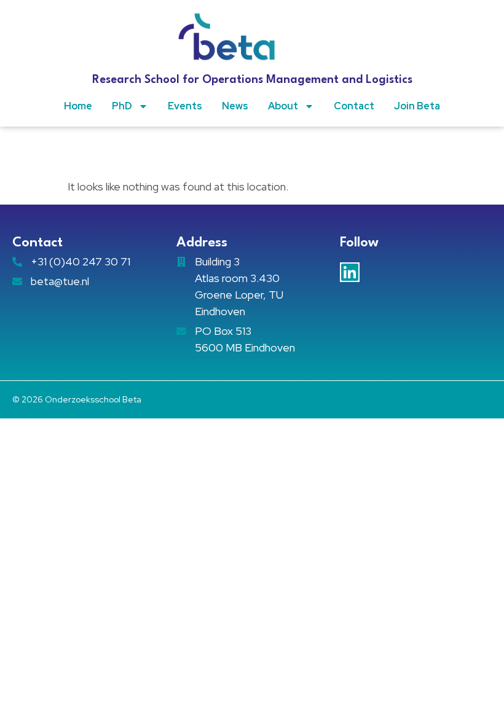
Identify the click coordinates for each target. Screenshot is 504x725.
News (235, 106)
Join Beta (417, 106)
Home (78, 106)
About (283, 106)
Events (185, 106)
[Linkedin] (350, 272)
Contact (354, 106)
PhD (122, 106)
